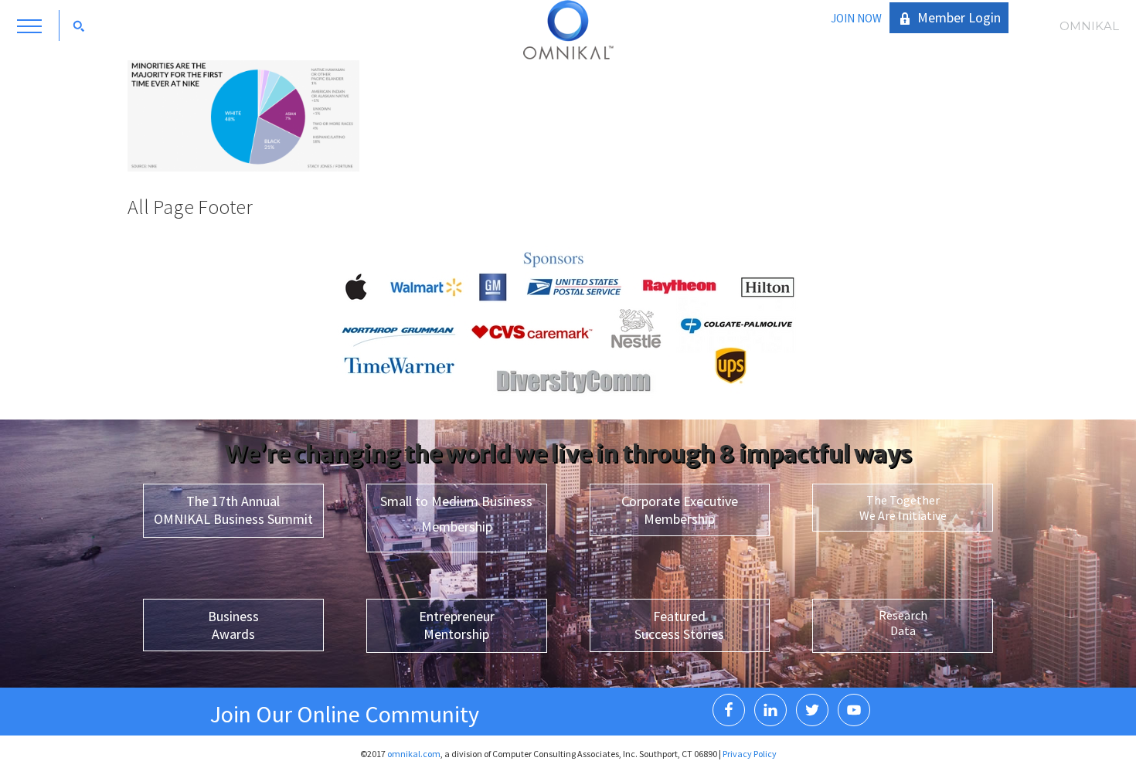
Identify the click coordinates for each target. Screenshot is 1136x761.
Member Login (959, 17)
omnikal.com (413, 753)
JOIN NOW (856, 18)
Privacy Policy (750, 753)
